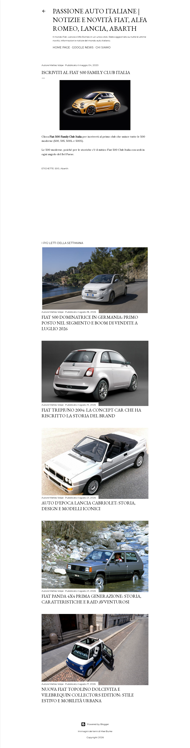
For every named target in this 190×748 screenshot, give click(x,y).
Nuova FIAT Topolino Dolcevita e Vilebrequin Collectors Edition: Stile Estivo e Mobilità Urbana (88, 695)
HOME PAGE (61, 47)
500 (57, 168)
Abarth (64, 168)
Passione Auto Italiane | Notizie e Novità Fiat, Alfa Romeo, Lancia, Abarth (100, 20)
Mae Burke (106, 731)
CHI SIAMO (103, 47)
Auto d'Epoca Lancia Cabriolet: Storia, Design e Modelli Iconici (88, 505)
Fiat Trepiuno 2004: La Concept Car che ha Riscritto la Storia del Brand (91, 413)
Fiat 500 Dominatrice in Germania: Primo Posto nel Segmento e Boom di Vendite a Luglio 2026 (90, 322)
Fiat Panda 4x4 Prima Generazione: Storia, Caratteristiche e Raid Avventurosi (91, 599)
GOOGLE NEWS (83, 47)
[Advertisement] (95, 206)
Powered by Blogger (98, 724)
